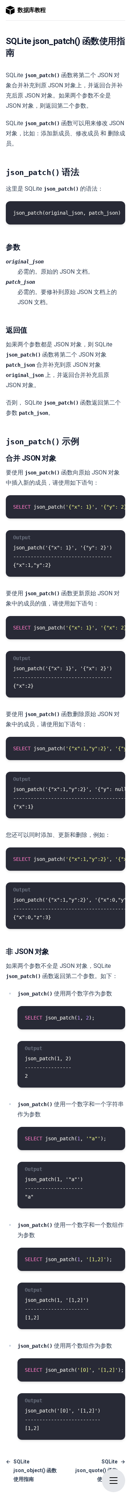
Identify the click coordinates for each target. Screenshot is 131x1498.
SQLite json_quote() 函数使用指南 (100, 1470)
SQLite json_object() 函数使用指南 (31, 1470)
